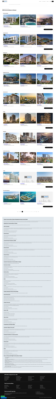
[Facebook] (5, 394)
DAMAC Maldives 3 (6, 379)
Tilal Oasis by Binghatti (6, 377)
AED (52, 1)
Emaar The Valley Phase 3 (31, 379)
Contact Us (42, 397)
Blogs (50, 1)
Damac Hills (17, 386)
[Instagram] (6, 394)
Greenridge (5, 380)
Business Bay (41, 385)
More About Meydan (48, 147)
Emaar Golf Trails (18, 376)
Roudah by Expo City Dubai (31, 376)
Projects (40, 1)
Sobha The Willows (6, 378)
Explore (47, 1)
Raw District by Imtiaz (42, 376)
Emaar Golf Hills (30, 378)
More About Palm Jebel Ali (48, 29)
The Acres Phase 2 (18, 380)
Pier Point (41, 379)
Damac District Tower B (18, 377)
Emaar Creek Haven (18, 378)
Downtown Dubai (30, 385)
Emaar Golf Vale (30, 377)
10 (34, 211)
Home (40, 397)
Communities (43, 1)
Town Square (41, 386)
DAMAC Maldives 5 (18, 379)
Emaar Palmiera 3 (30, 380)
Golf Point (41, 380)
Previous (20, 211)
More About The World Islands (47, 206)
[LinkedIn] (4, 394)
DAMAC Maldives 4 (42, 378)
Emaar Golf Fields (42, 377)
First (17, 211)
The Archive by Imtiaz (6, 376)
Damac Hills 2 (29, 386)
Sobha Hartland (18, 385)
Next (36, 211)
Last (38, 211)
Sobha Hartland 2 (6, 385)
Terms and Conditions (49, 397)
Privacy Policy (45, 397)
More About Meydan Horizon (48, 88)
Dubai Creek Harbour (6, 386)
